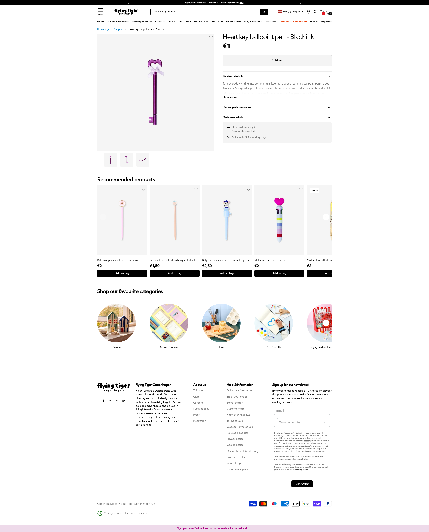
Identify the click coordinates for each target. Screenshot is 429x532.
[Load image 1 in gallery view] (110, 160)
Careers (198, 403)
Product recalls (236, 457)
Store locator (235, 403)
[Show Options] (325, 422)
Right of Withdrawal (239, 415)
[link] (308, 11)
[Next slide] (326, 217)
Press (196, 415)
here (241, 2)
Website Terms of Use (240, 427)
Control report (235, 463)
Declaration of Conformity (243, 451)
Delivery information (239, 391)
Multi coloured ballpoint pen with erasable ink (331, 260)
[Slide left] (103, 323)
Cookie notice (235, 445)
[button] (100, 11)
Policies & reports (237, 433)
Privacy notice (235, 439)
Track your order (237, 397)
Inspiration (199, 421)
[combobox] (302, 422)
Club (196, 397)
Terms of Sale (235, 421)
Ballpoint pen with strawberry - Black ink (173, 260)
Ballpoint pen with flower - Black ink (117, 260)
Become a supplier (238, 469)
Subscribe (302, 484)
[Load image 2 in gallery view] (126, 160)
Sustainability (201, 409)
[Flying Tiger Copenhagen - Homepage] (126, 12)
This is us (198, 391)
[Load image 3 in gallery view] (142, 160)
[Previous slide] (103, 217)
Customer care (236, 409)
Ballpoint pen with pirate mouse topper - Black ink (225, 260)
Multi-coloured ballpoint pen (270, 260)
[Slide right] (326, 323)
